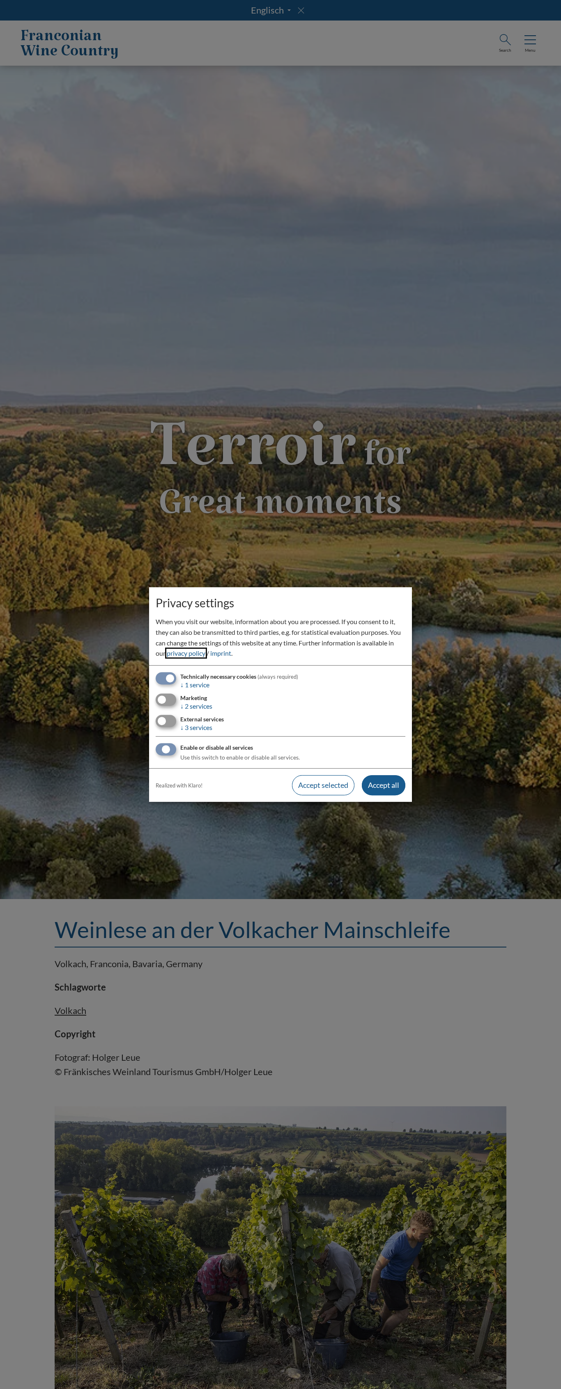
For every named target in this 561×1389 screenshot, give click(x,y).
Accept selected (323, 785)
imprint (220, 653)
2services (196, 706)
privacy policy (186, 653)
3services (196, 727)
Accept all (383, 785)
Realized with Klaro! (179, 785)
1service (194, 685)
